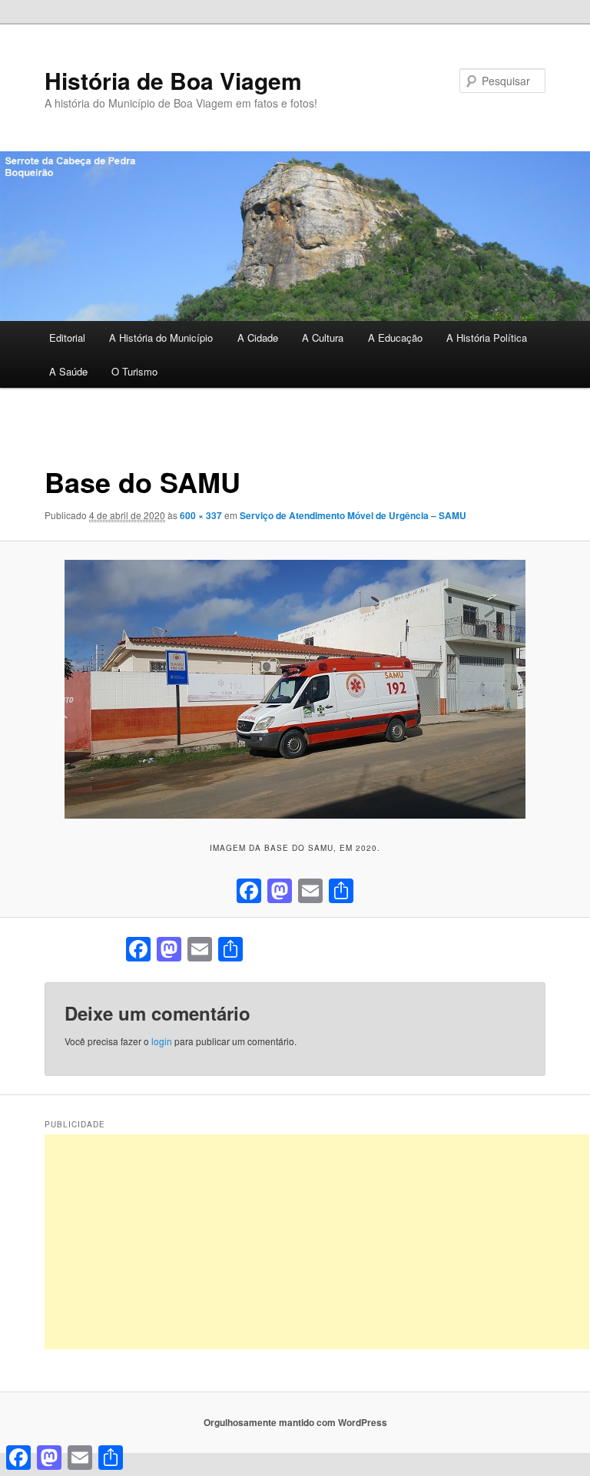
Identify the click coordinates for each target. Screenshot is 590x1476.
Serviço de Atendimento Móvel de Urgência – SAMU (353, 515)
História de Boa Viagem (173, 80)
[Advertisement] (317, 1241)
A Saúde (68, 371)
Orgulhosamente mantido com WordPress (295, 1422)
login (161, 1040)
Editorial (67, 337)
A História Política (486, 337)
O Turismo (134, 371)
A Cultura (322, 337)
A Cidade (257, 337)
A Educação (395, 337)
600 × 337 (201, 515)
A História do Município (161, 337)
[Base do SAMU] (295, 689)
